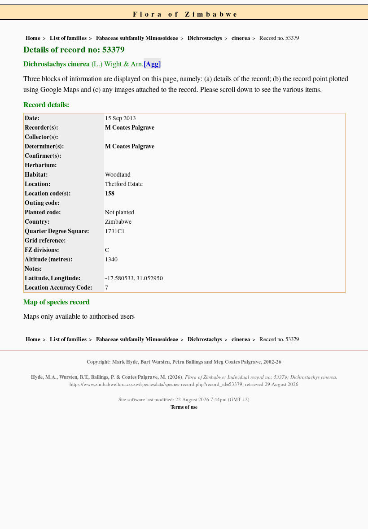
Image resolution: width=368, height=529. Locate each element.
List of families (68, 38)
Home (33, 38)
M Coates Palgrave (129, 127)
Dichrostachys (205, 38)
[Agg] (152, 63)
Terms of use (184, 407)
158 (109, 193)
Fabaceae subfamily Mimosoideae (137, 38)
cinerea (241, 38)
